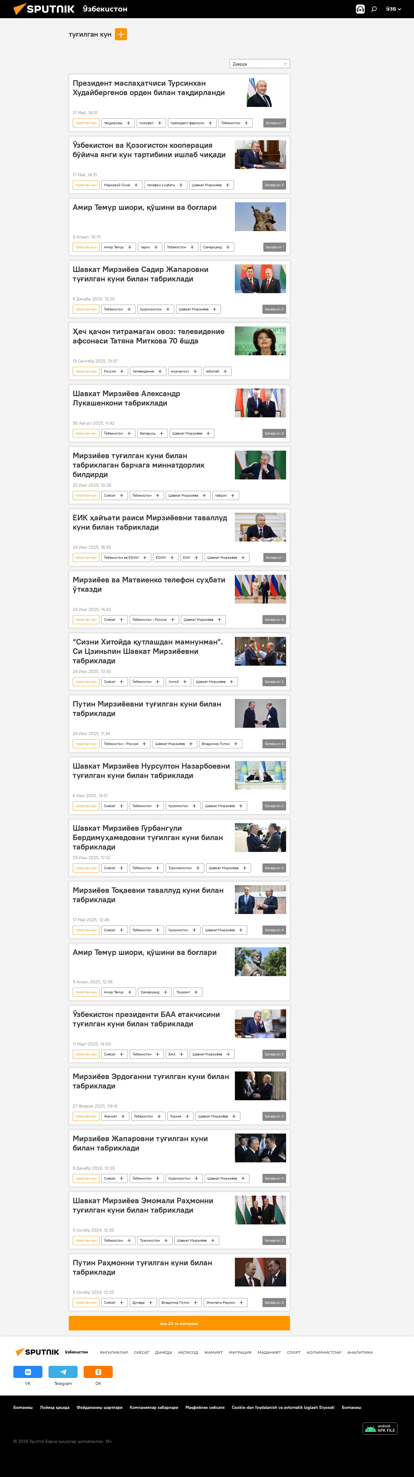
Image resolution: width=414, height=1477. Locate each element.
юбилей (212, 371)
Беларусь (147, 433)
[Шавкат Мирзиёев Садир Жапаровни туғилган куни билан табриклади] (260, 278)
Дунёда (138, 1302)
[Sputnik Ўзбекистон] (46, 16)
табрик (221, 495)
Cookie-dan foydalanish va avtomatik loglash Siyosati (283, 1407)
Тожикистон (150, 1240)
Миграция (240, 1352)
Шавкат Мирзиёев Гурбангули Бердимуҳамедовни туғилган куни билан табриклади (148, 837)
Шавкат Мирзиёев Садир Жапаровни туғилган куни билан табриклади (141, 273)
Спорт (294, 1352)
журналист (180, 371)
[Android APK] (380, 1429)
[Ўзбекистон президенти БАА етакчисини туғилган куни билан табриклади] (260, 1023)
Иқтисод (188, 1352)
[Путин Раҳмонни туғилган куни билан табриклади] (260, 1272)
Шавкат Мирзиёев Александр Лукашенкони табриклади (126, 398)
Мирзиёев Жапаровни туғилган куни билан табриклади (140, 1143)
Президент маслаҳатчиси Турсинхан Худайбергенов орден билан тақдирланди (149, 87)
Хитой (174, 681)
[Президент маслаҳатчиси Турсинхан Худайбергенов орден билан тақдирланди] (260, 92)
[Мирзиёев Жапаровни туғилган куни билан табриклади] (260, 1148)
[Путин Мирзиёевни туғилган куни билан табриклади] (260, 713)
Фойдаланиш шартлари (99, 1407)
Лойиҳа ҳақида (54, 1407)
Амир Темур (114, 247)
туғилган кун (90, 33)
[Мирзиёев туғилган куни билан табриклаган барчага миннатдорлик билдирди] (260, 465)
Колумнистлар (324, 1352)
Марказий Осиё (117, 185)
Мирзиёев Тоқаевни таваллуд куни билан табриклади (148, 894)
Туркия (175, 1116)
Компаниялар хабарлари (154, 1407)
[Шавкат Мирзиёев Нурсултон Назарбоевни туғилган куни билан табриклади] (260, 775)
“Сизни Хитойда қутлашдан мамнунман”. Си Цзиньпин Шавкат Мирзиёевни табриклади (148, 651)
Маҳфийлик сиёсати (205, 1407)
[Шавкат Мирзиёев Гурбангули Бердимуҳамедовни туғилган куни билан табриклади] (260, 837)
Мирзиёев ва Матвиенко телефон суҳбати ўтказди (149, 584)
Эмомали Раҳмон (220, 1302)
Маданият (269, 1352)
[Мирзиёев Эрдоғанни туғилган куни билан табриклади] (260, 1085)
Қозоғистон (178, 805)
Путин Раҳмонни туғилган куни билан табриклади (142, 1267)
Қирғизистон (151, 309)
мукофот (146, 123)
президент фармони (187, 123)
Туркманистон (180, 868)
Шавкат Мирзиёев (207, 185)
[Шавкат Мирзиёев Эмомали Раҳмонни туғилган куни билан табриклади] (260, 1210)
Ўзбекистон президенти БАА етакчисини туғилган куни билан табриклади (146, 1018)
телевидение (143, 371)
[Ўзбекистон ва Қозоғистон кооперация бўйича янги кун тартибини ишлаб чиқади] (260, 154)
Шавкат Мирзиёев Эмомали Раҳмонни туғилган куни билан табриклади (143, 1205)
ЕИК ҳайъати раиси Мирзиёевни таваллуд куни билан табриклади (150, 522)
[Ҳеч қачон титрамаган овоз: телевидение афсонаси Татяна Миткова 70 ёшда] (260, 340)
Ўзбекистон (230, 123)
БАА (172, 1054)
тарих (145, 247)
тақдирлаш (113, 123)
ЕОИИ (161, 557)
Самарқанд (212, 247)
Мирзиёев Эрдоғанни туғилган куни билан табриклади (151, 1081)
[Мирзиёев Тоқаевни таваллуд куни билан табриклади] (260, 899)
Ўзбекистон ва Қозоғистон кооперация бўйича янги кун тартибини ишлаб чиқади (149, 149)
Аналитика (360, 1352)
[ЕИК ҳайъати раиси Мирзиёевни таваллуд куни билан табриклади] (260, 527)
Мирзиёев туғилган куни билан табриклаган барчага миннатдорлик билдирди (139, 465)
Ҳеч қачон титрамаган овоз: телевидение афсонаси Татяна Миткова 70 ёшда (149, 336)
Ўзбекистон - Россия (149, 619)
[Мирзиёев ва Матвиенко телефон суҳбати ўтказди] (260, 589)
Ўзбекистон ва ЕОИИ (121, 557)
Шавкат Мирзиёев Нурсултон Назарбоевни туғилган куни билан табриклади (151, 770)
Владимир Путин (216, 743)
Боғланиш (23, 1407)
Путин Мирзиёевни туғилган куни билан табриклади (147, 708)
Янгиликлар (114, 1352)
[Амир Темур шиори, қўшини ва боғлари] (260, 216)
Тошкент (183, 992)
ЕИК (186, 557)
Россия (110, 371)
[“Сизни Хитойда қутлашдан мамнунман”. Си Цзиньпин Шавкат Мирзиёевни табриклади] (260, 651)
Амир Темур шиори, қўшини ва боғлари (145, 207)
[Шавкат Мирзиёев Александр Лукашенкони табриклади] (260, 403)
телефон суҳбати (161, 185)
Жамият (110, 1116)
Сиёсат (109, 495)
